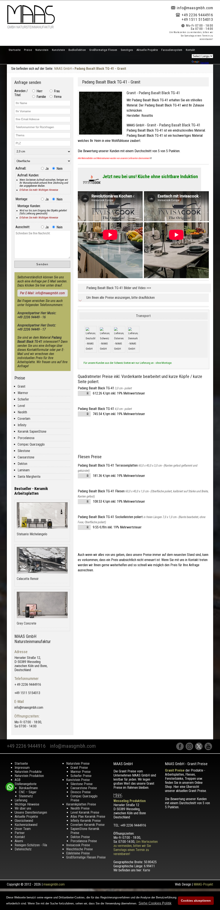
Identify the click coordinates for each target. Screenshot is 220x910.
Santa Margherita (29, 477)
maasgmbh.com (54, 884)
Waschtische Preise (79, 849)
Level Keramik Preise (84, 812)
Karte (146, 870)
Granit (21, 386)
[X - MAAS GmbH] (200, 749)
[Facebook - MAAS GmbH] (181, 749)
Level (21, 406)
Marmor (23, 393)
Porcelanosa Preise (83, 841)
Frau (56, 91)
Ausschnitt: (22, 227)
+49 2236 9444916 (197, 15)
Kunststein (58, 50)
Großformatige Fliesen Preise (86, 857)
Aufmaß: (20, 168)
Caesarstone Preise (83, 788)
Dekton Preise (80, 837)
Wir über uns (23, 808)
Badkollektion (77, 50)
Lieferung (21, 800)
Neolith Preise (80, 808)
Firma (57, 97)
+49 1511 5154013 (197, 19)
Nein (59, 169)
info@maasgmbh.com (195, 8)
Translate (204, 63)
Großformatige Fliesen (103, 50)
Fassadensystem (171, 50)
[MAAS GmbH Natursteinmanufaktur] (31, 27)
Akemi (19, 841)
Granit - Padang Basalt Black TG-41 (153, 93)
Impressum (22, 768)
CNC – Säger (28, 792)
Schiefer (23, 399)
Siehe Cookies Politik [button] (155, 903)
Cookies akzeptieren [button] (196, 900)
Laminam (24, 470)
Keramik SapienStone (32, 431)
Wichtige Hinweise (27, 804)
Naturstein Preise (78, 763)
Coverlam (24, 419)
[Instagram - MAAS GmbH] (190, 749)
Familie (41, 97)
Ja (46, 169)
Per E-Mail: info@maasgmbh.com (42, 293)
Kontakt (190, 50)
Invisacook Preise (78, 845)
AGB (17, 780)
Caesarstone (26, 457)
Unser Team (23, 829)
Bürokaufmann (28, 788)
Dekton (22, 464)
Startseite (15, 50)
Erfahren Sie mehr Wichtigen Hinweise (39, 189)
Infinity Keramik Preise (85, 821)
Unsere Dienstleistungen (31, 812)
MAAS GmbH (63, 69)
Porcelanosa (26, 438)
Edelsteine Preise (78, 853)
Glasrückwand (24, 821)
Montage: (21, 199)
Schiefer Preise (81, 776)
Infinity (22, 425)
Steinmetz (26, 796)
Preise (28, 50)
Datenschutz (23, 849)
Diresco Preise (80, 792)
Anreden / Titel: (21, 93)
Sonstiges (127, 50)
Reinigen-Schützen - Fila (31, 845)
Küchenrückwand (26, 825)
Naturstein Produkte (28, 772)
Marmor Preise (80, 772)
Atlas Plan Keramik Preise (87, 816)
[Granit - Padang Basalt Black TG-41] (102, 137)
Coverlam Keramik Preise (87, 825)
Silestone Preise (81, 784)
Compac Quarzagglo (31, 444)
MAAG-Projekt (203, 884)
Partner (20, 833)
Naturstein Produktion (29, 776)
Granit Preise (79, 768)
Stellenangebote (26, 784)
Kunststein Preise (78, 780)
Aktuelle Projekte (147, 50)
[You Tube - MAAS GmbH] (209, 749)
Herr (39, 91)
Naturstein (42, 50)
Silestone (24, 451)
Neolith (22, 412)
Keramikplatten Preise (81, 804)
